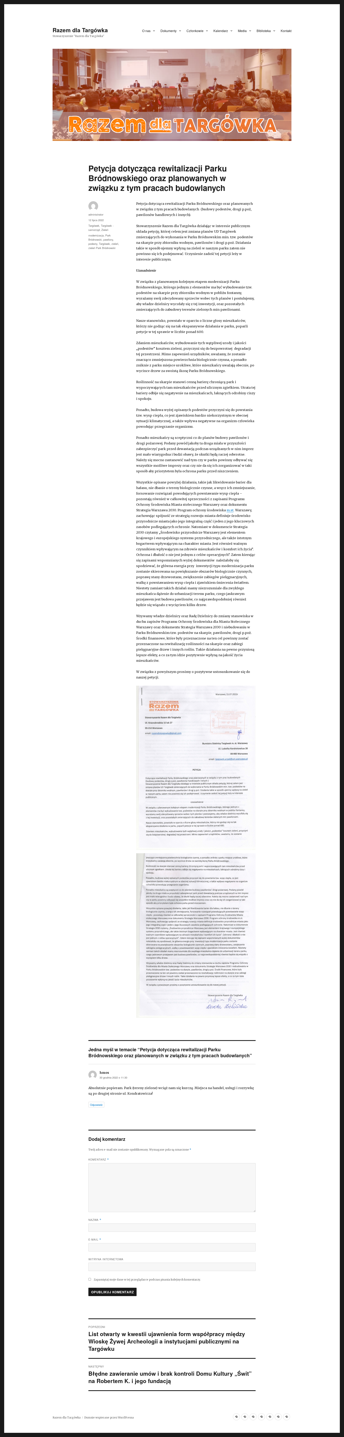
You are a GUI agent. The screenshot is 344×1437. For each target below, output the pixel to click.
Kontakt (286, 30)
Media (242, 30)
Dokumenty (168, 30)
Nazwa (94, 1220)
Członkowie (195, 30)
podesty (92, 244)
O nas (146, 30)
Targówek (93, 225)
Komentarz (98, 1159)
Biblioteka (264, 30)
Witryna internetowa (105, 1259)
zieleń (114, 244)
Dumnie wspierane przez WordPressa (109, 1417)
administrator (95, 214)
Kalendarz (220, 30)
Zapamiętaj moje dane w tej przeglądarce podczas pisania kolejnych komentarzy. (147, 1279)
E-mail (94, 1239)
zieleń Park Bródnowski (101, 248)
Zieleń (104, 230)
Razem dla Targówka (80, 30)
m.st (230, 510)
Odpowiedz (96, 1105)
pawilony (108, 239)
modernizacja (96, 235)
